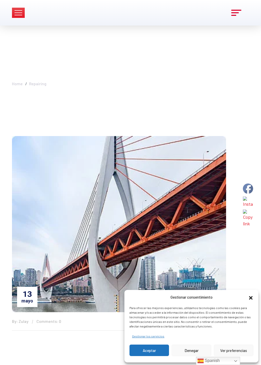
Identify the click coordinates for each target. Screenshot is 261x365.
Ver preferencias (233, 350)
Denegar (192, 350)
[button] (250, 297)
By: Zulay (20, 321)
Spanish (212, 360)
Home (17, 83)
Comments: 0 (48, 321)
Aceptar (149, 350)
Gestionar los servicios (148, 336)
